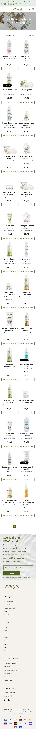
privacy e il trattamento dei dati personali (22, 577)
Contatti (6, 615)
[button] (29, 9)
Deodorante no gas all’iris (9, 468)
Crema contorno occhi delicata (9, 293)
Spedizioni (7, 666)
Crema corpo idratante (9, 401)
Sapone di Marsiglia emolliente (9, 501)
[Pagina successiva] (21, 526)
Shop (5, 627)
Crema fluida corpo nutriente (9, 91)
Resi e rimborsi (8, 673)
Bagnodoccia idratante (26, 57)
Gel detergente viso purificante (10, 329)
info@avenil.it (8, 696)
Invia (12, 573)
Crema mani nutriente (9, 227)
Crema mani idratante (9, 435)
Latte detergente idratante (26, 260)
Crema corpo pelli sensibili (26, 468)
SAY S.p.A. (20, 716)
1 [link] (14, 526)
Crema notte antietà (9, 157)
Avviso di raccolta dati (27, 711)
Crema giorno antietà (26, 91)
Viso (5, 630)
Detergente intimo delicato (26, 227)
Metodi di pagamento (10, 670)
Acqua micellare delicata (26, 435)
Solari (6, 651)
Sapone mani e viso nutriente (26, 124)
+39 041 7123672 (9, 693)
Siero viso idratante (26, 400)
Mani (6, 644)
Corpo (6, 634)
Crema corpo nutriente (26, 329)
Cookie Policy (8, 680)
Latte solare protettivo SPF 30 (26, 501)
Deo (5, 647)
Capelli (6, 641)
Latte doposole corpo (26, 365)
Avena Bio (7, 605)
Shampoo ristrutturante (26, 293)
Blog (5, 611)
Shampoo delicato (9, 56)
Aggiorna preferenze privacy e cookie (12, 711)
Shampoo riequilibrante (9, 365)
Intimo (6, 637)
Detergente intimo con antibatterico (26, 157)
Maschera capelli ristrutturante (9, 193)
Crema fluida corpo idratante (9, 124)
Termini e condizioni (10, 663)
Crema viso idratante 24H (26, 193)
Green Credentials (9, 608)
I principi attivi (8, 601)
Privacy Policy (8, 677)
